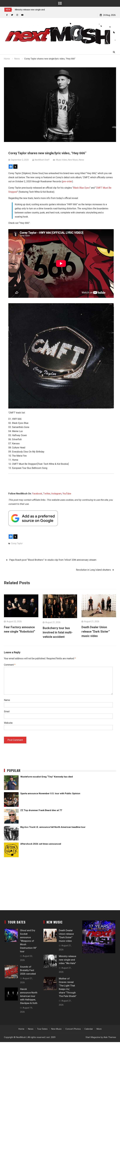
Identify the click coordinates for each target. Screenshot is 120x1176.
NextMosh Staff (42, 160)
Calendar (88, 1029)
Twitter (46, 493)
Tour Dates (42, 1029)
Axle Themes (109, 1037)
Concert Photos (73, 1029)
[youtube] (22, 15)
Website (8, 722)
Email (7, 711)
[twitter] (12, 15)
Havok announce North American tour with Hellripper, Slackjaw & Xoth (28, 996)
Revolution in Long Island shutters (93, 569)
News (81, 160)
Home (21, 1029)
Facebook (37, 493)
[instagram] (17, 15)
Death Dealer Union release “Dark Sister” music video (96, 631)
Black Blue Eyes (81, 187)
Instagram (56, 493)
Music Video (61, 160)
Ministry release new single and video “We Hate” (67, 960)
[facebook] (7, 15)
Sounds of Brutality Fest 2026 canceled (28, 970)
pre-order (67, 181)
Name (7, 700)
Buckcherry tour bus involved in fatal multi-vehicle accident (58, 632)
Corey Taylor (17, 543)
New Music (73, 160)
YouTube (66, 493)
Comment (9, 664)
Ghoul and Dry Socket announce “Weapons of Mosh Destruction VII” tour (28, 941)
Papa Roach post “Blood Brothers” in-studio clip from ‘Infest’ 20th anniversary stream (52, 559)
